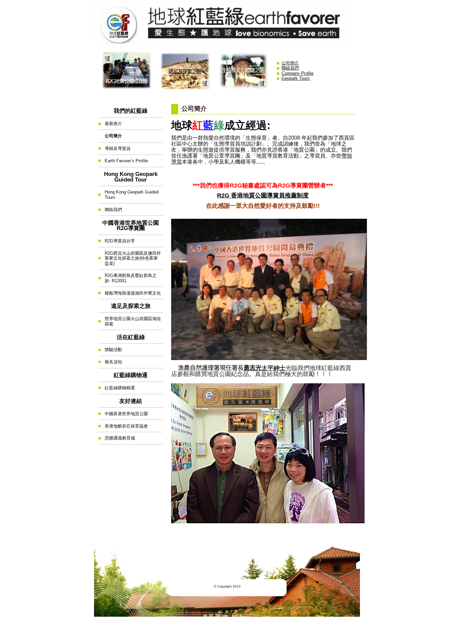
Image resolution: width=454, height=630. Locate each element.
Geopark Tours (296, 78)
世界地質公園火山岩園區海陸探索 (129, 319)
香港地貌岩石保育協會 (123, 424)
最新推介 (110, 122)
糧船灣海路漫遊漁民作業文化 (129, 291)
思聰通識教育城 (116, 436)
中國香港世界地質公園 (123, 412)
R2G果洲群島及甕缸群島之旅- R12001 (127, 276)
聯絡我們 (290, 67)
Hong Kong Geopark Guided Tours (128, 193)
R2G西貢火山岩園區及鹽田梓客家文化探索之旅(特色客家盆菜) (129, 256)
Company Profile (297, 73)
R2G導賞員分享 (116, 239)
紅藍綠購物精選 (116, 386)
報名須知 (110, 360)
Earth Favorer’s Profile (123, 159)
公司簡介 (290, 63)
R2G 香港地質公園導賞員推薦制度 (263, 195)
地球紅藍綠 (227, 23)
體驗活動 (110, 348)
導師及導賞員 (114, 147)
